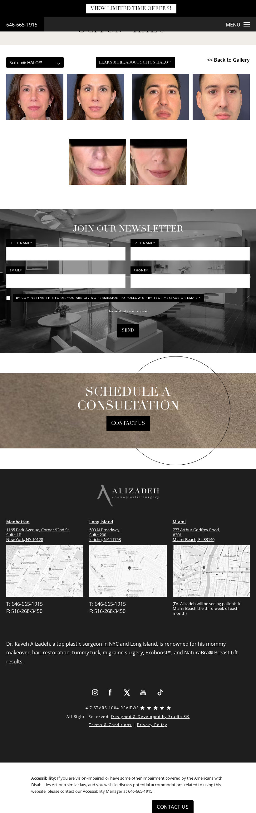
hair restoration (51, 652)
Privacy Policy (152, 724)
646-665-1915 (21, 24)
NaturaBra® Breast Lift (211, 652)
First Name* (20, 243)
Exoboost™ (158, 652)
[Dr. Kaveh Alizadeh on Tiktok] (160, 692)
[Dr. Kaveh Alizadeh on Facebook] (110, 692)
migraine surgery (123, 652)
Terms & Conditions (110, 724)
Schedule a (128, 399)
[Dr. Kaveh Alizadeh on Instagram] (95, 692)
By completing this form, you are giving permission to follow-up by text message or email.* (108, 297)
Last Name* (144, 243)
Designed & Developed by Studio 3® (150, 716)
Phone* (141, 270)
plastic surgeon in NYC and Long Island (111, 643)
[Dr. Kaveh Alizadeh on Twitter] (127, 692)
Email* (15, 270)
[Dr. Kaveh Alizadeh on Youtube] (143, 692)
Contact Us (128, 423)
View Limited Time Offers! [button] (131, 8)
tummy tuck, (86, 652)
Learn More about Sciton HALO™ (135, 63)
